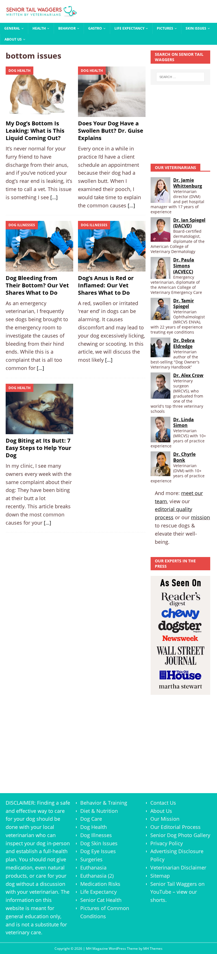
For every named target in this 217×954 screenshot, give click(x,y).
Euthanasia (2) (97, 875)
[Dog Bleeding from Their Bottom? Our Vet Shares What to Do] (39, 246)
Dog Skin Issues (99, 843)
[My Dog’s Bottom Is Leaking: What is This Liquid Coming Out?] (39, 91)
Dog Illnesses (96, 835)
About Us (13, 39)
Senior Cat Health (100, 900)
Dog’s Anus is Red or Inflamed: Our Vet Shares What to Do (106, 285)
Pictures (165, 28)
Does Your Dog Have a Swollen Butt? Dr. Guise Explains (110, 130)
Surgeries (91, 859)
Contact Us (163, 802)
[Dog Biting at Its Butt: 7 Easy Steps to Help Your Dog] (39, 409)
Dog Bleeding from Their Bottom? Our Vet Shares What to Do (37, 285)
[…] (54, 197)
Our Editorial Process (175, 827)
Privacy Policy (166, 843)
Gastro (95, 28)
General (12, 28)
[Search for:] (180, 77)
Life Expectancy (129, 28)
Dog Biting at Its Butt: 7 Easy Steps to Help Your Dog (38, 448)
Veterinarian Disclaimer (178, 867)
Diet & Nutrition (99, 810)
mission (200, 517)
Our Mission (164, 818)
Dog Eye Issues (98, 851)
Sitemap (160, 875)
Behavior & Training (103, 802)
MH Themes (152, 948)
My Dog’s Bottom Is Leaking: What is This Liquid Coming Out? (35, 130)
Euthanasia (93, 867)
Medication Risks (100, 883)
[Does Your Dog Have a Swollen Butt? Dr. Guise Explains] (112, 91)
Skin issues (196, 28)
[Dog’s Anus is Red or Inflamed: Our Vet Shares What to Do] (112, 246)
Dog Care (91, 818)
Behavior (67, 28)
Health (39, 28)
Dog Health (93, 827)
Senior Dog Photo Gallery (180, 835)
